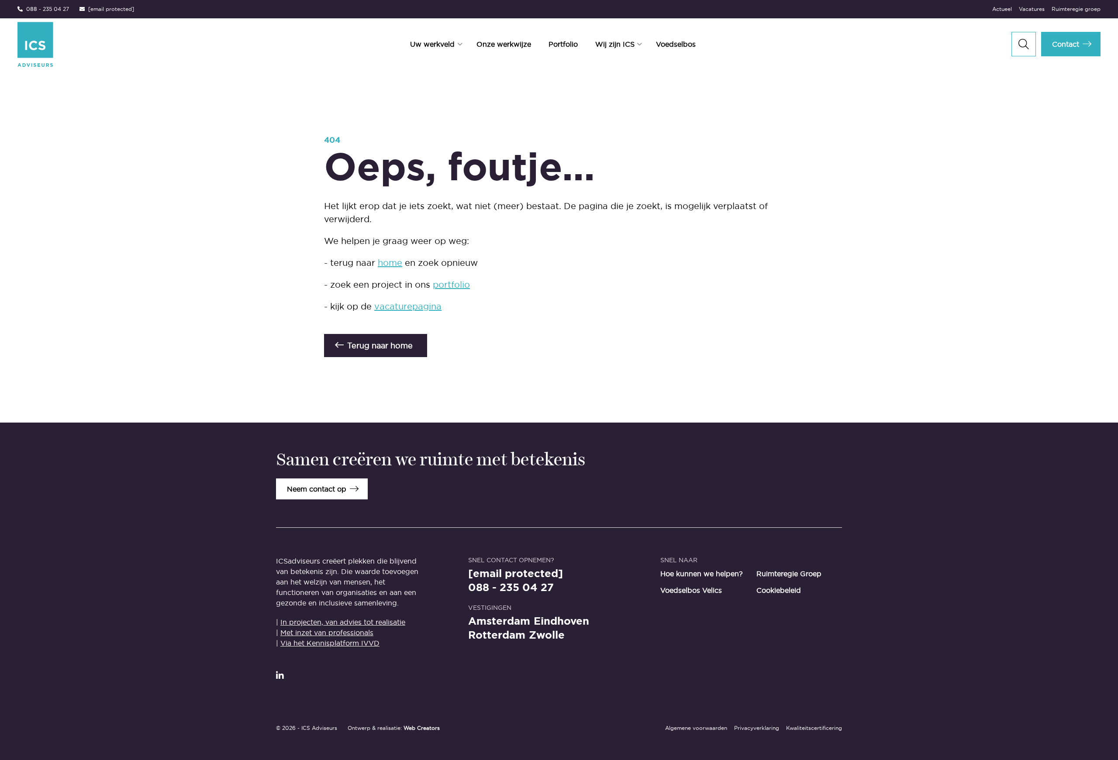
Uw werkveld (432, 44)
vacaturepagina (408, 306)
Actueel (1002, 9)
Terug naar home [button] (380, 345)
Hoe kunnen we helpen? (701, 574)
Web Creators (422, 728)
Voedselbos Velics (691, 590)
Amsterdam (499, 621)
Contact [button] (1065, 44)
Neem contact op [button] (316, 489)
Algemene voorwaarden (696, 728)
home (390, 263)
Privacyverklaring (756, 728)
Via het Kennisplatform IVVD (330, 643)
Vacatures (1032, 9)
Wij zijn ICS (615, 44)
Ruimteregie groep (1076, 9)
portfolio (451, 284)
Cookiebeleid (778, 590)
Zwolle (547, 635)
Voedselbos (676, 44)
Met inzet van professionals (326, 632)
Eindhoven (561, 621)
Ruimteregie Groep (788, 574)
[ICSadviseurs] (77, 44)
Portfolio (563, 44)
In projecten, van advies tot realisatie (342, 622)
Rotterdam (496, 635)
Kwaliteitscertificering (814, 728)
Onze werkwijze (503, 44)
